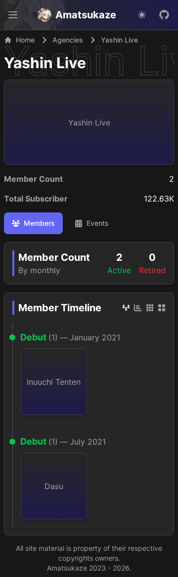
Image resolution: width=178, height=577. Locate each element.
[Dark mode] (142, 15)
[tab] (33, 223)
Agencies (67, 40)
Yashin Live (45, 63)
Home (25, 40)
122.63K (159, 199)
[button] (13, 15)
